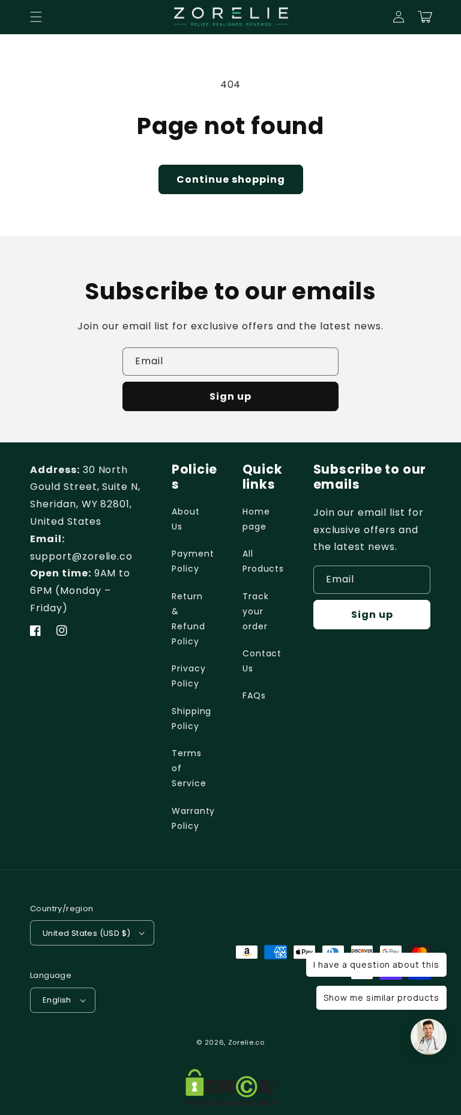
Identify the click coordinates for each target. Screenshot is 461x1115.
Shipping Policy (192, 718)
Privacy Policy (189, 675)
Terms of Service (189, 768)
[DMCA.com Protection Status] (230, 1097)
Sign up (230, 396)
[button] (36, 17)
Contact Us (262, 660)
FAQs (254, 695)
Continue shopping (230, 179)
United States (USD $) (86, 933)
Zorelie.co (246, 1042)
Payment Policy (193, 561)
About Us (186, 519)
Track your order (256, 611)
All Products (264, 561)
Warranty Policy (193, 818)
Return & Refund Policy (188, 619)
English (57, 1000)
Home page (256, 519)
